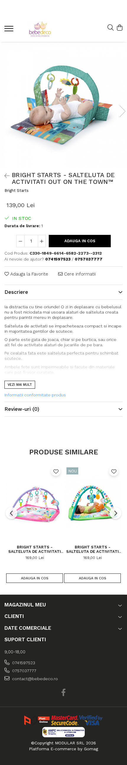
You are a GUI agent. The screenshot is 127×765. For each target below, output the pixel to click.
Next (122, 111)
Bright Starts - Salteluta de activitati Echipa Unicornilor (34, 549)
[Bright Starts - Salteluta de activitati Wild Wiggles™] (92, 502)
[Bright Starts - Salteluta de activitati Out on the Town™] (63, 105)
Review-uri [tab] (21, 409)
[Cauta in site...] (111, 28)
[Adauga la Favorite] (56, 471)
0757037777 (23, 670)
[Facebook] (63, 692)
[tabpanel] (63, 105)
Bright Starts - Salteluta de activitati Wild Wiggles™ (92, 549)
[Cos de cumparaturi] (119, 28)
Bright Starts (16, 190)
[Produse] (9, 30)
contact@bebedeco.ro (34, 678)
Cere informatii (79, 274)
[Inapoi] (4, 175)
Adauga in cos (79, 241)
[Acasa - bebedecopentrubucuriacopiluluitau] (40, 29)
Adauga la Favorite (28, 274)
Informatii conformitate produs (35, 395)
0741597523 (23, 662)
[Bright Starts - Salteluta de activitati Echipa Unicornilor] (34, 502)
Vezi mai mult (20, 385)
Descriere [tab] (16, 292)
